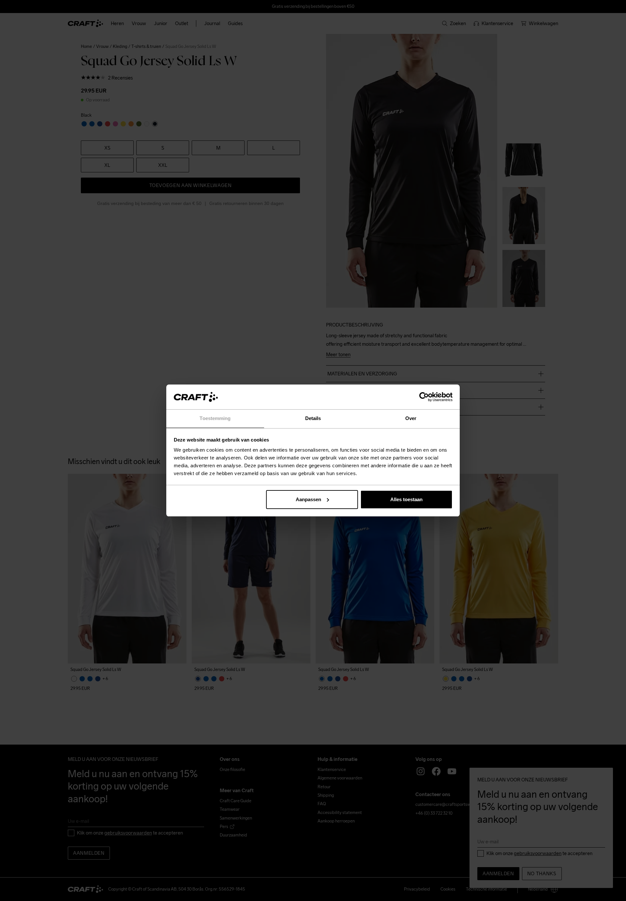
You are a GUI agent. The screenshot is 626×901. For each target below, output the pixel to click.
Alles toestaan (406, 499)
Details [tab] (313, 418)
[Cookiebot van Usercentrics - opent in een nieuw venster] (424, 397)
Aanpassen (308, 499)
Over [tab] (410, 418)
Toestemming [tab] (215, 418)
